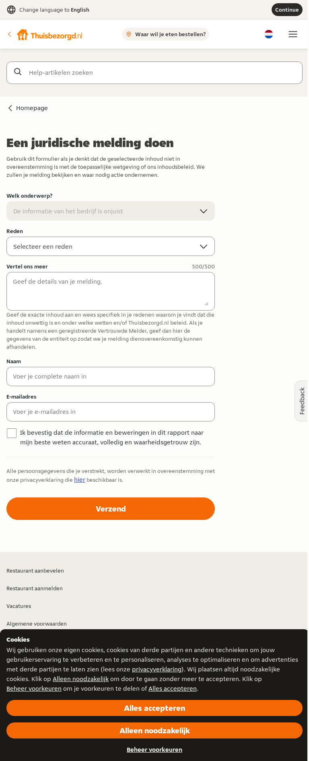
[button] (44, 34)
